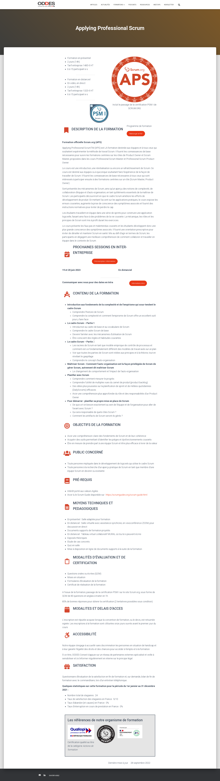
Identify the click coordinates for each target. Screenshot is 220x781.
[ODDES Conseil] (46, 4)
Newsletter (169, 5)
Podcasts (132, 5)
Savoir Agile (54, 775)
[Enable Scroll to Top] (215, 776)
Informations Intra (138, 283)
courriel (39, 775)
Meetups (157, 5)
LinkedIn (44, 775)
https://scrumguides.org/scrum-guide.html (126, 494)
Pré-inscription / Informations (104, 261)
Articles (93, 5)
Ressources (145, 5)
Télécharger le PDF (135, 134)
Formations (118, 5)
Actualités (105, 5)
